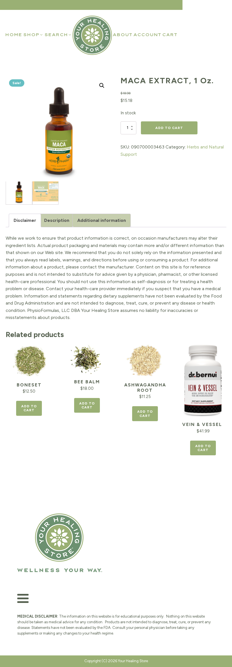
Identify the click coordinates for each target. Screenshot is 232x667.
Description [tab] (56, 220)
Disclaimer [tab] (25, 220)
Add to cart (169, 128)
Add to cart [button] (29, 408)
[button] (33, 35)
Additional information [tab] (101, 220)
